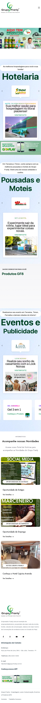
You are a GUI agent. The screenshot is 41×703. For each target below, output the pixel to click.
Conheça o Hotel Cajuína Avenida (17, 573)
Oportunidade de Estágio (17, 482)
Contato (4, 699)
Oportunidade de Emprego (17, 524)
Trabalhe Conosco (15, 699)
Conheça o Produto (26, 414)
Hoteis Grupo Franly (15, 566)
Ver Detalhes (7, 495)
